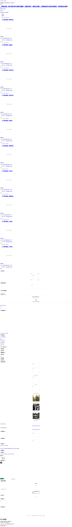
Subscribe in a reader (3, 305)
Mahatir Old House (36, 420)
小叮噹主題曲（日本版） (7, 171)
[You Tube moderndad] (36, 436)
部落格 (3, 15)
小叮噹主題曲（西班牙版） (8, 70)
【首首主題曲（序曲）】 (9, 65)
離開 (4, 525)
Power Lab (36, 384)
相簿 (2, 14)
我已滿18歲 (2, 525)
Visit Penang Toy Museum (36, 402)
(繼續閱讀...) (2, 36)
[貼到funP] (0, 356)
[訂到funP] (0, 308)
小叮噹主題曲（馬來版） (7, 120)
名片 (2, 16)
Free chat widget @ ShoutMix (4, 333)
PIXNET (30, 515)
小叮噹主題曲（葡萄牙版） (8, 19)
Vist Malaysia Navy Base (36, 393)
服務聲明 (44, 515)
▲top (1, 41)
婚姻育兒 (7, 12)
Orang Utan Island (36, 411)
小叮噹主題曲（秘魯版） (7, 44)
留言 (8, 38)
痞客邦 (7, 38)
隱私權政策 (40, 515)
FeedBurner (37, 301)
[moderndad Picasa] (36, 365)
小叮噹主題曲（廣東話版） (8, 196)
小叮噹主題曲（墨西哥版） (8, 145)
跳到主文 (1, 10)
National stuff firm (36, 375)
